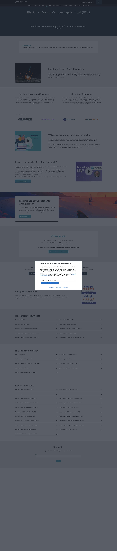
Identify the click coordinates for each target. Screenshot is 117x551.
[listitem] (58, 280)
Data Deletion (51, 287)
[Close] (79, 264)
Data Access (58, 287)
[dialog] (58, 275)
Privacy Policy (65, 287)
